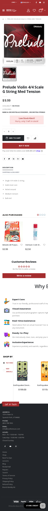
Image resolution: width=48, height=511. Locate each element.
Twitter (9, 159)
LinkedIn (14, 159)
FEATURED (9, 363)
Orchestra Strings (37, 112)
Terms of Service (8, 475)
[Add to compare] (35, 138)
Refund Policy (7, 484)
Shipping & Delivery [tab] (10, 172)
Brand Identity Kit (8, 487)
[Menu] (3, 10)
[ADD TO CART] (18, 225)
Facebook (4, 159)
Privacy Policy (7, 478)
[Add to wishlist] (28, 138)
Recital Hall (6, 467)
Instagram (16, 446)
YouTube (10, 446)
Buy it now (24, 146)
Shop (4, 455)
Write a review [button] (24, 275)
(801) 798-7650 (7, 423)
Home (3, 19)
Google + (18, 159)
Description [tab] (7, 167)
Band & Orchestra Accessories (15, 112)
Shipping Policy (8, 481)
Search (5, 472)
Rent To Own (7, 458)
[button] (38, 214)
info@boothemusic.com (11, 429)
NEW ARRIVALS (9, 370)
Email (23, 159)
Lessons (5, 461)
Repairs (5, 470)
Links (13, 2)
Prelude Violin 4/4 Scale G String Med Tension (23, 89)
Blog (4, 464)
